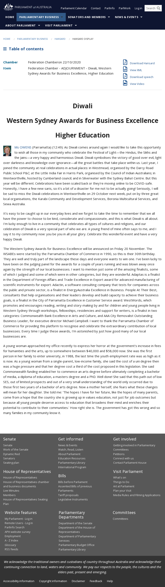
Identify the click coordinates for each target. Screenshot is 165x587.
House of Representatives (20, 477)
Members (9, 495)
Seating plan (11, 463)
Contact (96, 8)
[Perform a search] (158, 8)
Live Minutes (11, 490)
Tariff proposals (68, 495)
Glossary (10, 545)
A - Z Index (11, 540)
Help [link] (110, 581)
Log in (138, 8)
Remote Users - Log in (19, 523)
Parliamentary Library (71, 463)
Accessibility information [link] (18, 581)
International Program (72, 467)
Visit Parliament (59, 25)
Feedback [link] (96, 581)
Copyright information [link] (53, 581)
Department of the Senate (75, 523)
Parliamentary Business (39, 17)
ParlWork (125, 8)
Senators (9, 458)
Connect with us (123, 458)
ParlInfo (110, 8)
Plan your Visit (122, 490)
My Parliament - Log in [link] (18, 519)
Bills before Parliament (72, 482)
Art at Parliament (123, 486)
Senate (7, 445)
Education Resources (72, 458)
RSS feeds (11, 549)
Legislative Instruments (73, 499)
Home (9, 17)
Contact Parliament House (130, 463)
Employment (13, 536)
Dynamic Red (11, 454)
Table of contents (25, 48)
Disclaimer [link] (78, 581)
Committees (120, 519)
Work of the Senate (15, 449)
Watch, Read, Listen (70, 449)
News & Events (126, 17)
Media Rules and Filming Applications (136, 495)
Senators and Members (87, 17)
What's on (119, 477)
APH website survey (17, 532)
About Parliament (20, 25)
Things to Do (121, 482)
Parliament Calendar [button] (74, 8)
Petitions (119, 454)
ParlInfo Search (14, 527)
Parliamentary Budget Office (77, 545)
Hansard (60, 38)
